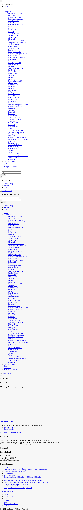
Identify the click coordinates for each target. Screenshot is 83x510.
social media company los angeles (15, 468)
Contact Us (7, 165)
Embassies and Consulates (17, 57)
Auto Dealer (13, 15)
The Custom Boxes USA (12, 475)
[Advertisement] (41, 404)
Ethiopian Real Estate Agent (18, 137)
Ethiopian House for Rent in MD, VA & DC (18, 488)
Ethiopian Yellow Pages (7, 491)
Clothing (12, 39)
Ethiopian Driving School (17, 54)
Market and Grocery (15, 119)
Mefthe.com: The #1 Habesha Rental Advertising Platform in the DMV (26, 482)
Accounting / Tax (15, 13)
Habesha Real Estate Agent (18, 139)
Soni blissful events (6, 421)
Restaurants (13, 143)
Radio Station (13, 126)
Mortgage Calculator (10, 167)
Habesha (12, 72)
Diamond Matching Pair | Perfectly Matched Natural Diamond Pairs (25, 470)
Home (6, 6)
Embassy (12, 59)
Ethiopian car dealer (15, 17)
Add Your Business (10, 161)
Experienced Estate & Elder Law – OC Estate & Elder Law (23, 477)
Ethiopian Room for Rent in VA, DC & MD (18, 484)
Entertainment (13, 61)
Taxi (10, 150)
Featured (12, 66)
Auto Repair (13, 21)
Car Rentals (13, 35)
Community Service (16, 41)
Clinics (11, 75)
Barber (11, 26)
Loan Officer (13, 141)
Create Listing (8, 184)
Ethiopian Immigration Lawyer (19, 105)
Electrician (13, 85)
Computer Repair (14, 44)
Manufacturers (14, 117)
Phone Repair (13, 46)
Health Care (13, 74)
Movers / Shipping (15, 130)
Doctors (11, 79)
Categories (7, 12)
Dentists (12, 77)
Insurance (12, 99)
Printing (11, 125)
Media (11, 121)
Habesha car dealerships (16, 19)
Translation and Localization (18, 156)
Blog (5, 163)
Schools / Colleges (15, 145)
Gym (10, 28)
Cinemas (11, 110)
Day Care (12, 50)
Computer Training (15, 48)
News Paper (13, 123)
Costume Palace (9, 473)
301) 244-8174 (11, 458)
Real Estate (13, 136)
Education (12, 55)
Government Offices (15, 68)
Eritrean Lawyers (14, 103)
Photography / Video (15, 134)
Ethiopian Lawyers (15, 106)
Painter (11, 86)
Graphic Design (14, 70)
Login (6, 187)
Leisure (11, 108)
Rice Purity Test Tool (11, 486)
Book (11, 32)
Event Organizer (14, 63)
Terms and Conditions (11, 504)
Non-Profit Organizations (17, 132)
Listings (6, 495)
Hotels (11, 88)
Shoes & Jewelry (14, 147)
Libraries (11, 112)
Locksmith (12, 116)
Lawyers (12, 101)
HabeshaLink (6, 373)
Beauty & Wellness (15, 24)
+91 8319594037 (9, 427)
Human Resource (14, 94)
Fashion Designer (14, 64)
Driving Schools (14, 52)
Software (12, 148)
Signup (6, 185)
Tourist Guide (13, 154)
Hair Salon (12, 30)
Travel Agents (14, 157)
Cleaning (12, 83)
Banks (11, 23)
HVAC (11, 95)
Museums (11, 114)
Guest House (13, 90)
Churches (12, 37)
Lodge (11, 92)
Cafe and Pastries (14, 33)
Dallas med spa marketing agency (15, 471)
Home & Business (15, 81)
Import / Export (14, 97)
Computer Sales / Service (17, 43)
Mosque (11, 128)
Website (12, 159)
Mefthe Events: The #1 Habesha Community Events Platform (23, 480)
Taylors (11, 152)
